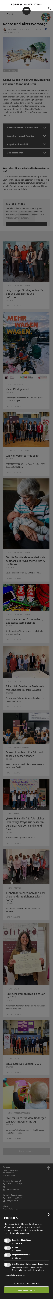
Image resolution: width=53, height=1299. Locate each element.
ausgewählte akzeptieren (26, 1283)
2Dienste (17, 1243)
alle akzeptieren (26, 1290)
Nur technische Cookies (15, 1275)
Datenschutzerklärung (19, 1233)
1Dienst (16, 1250)
